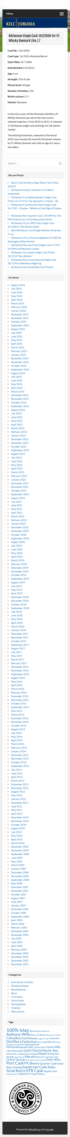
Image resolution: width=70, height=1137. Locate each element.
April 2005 (17, 945)
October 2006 (18, 912)
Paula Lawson (40, 1060)
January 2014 (18, 751)
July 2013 (16, 769)
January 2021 (18, 523)
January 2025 (18, 354)
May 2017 (16, 655)
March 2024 (17, 391)
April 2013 (17, 776)
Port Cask (15, 1063)
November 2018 (20, 600)
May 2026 (16, 296)
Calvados (13, 1038)
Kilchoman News (20, 985)
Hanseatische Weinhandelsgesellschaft (22, 1045)
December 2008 (19, 872)
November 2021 (20, 486)
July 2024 (16, 376)
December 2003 (19, 956)
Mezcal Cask (42, 1057)
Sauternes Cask (35, 1067)
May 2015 (16, 710)
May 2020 (16, 553)
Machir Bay (50, 1050)
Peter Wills (53, 1059)
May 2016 (16, 681)
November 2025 (20, 318)
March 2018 (17, 626)
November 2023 (20, 398)
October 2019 (18, 574)
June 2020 (16, 549)
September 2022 (20, 450)
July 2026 (16, 288)
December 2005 (19, 931)
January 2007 (18, 905)
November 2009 (20, 850)
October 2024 (18, 365)
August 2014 (18, 729)
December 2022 (19, 439)
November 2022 (20, 442)
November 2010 (20, 821)
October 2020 (18, 534)
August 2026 (18, 285)
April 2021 (17, 512)
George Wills (19, 1045)
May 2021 (16, 508)
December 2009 (19, 846)
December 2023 (19, 395)
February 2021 (19, 520)
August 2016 (18, 677)
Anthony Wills (18, 1034)
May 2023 (16, 420)
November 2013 (20, 758)
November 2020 (20, 531)
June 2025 (16, 336)
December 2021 (19, 483)
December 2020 (19, 527)
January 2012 (18, 799)
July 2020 (16, 545)
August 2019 (18, 582)
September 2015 (20, 707)
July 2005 (16, 938)
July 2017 (16, 652)
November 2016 (20, 670)
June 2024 (16, 380)
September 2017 (20, 644)
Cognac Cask (43, 1038)
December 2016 (19, 666)
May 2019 (16, 589)
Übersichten (17, 1011)
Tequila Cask (50, 1071)
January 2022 (18, 479)
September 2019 (20, 578)
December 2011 (19, 802)
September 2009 (20, 854)
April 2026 (17, 299)
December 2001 (19, 964)
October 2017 (18, 641)
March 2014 (17, 743)
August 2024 (18, 373)
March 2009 (17, 865)
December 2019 (19, 567)
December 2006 (19, 909)
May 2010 (16, 835)
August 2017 (18, 648)
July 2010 (16, 832)
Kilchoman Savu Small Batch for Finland (32, 267)
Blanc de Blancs (38, 1034)
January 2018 (18, 630)
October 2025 (18, 321)
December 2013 (19, 755)
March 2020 (17, 560)
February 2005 (19, 949)
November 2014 (20, 721)
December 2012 (19, 784)
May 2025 (16, 340)
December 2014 (19, 718)
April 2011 (17, 813)
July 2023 (16, 413)
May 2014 (16, 736)
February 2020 (19, 564)
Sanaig (18, 1067)
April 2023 (17, 424)
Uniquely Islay (12, 1074)
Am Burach (45, 1031)
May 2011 (16, 809)
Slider (52, 1067)
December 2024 (19, 358)
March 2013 (17, 780)
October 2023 (18, 402)
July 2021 (16, 501)
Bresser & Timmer (54, 1035)
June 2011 (16, 806)
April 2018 (17, 622)
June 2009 (16, 857)
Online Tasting (15, 1059)
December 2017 (19, 633)
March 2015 (17, 714)
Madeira (43, 1053)
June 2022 (16, 461)
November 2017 (20, 637)
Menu (9, 13)
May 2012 (16, 795)
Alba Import (35, 1031)
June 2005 (16, 942)
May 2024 (16, 384)
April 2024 (17, 387)
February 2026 (19, 307)
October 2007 (18, 894)
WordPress (34, 1129)
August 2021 (18, 498)
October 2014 (18, 725)
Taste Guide (17, 1000)
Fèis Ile (51, 1041)
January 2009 (18, 868)
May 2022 (16, 464)
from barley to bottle (22, 982)
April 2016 (17, 685)
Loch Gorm (33, 1050)
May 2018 (16, 619)
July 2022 (16, 457)
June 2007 (16, 901)
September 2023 (20, 406)
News (14, 993)
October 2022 (18, 446)
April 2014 (17, 740)
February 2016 (19, 692)
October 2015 (18, 703)
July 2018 (16, 611)
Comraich (54, 1038)
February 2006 (19, 927)
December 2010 (19, 817)
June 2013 (16, 773)
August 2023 (18, 409)
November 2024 (20, 362)
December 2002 (19, 960)
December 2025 (19, 314)
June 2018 (16, 615)
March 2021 (17, 516)
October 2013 (18, 762)
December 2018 (19, 597)
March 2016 (17, 688)
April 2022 (17, 468)
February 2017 (19, 663)
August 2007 (18, 898)
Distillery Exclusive (21, 1041)
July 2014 (16, 732)
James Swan (40, 1047)
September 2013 (20, 765)
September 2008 (20, 879)
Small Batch (16, 1070)
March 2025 (17, 347)
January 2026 (18, 310)
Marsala (30, 1056)
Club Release (29, 1038)
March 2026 (17, 303)
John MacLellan (14, 1050)
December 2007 (19, 887)
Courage (49, 1129)
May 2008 (16, 883)
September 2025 (20, 325)
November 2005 (20, 934)
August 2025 (18, 329)
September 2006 (20, 916)
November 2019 (20, 571)
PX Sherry (31, 1063)
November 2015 (20, 699)
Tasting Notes (18, 1004)
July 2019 (16, 586)
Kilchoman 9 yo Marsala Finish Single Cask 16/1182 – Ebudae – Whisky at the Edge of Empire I (35, 208)
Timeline (15, 1007)
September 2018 (20, 608)
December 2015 (19, 696)
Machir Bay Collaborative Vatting (21, 1054)
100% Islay (17, 1030)
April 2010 (17, 839)
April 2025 (17, 343)
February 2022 (19, 475)
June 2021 (16, 505)
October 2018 (18, 604)
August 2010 (18, 828)
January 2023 (18, 435)
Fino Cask (42, 1042)
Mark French (19, 1057)
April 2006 (17, 920)
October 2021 (18, 490)
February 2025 (19, 351)
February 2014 (19, 747)
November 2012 (20, 788)
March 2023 (17, 428)
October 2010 (18, 824)
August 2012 (18, 791)
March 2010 (17, 843)
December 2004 (19, 953)
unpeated (23, 1073)
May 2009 (16, 861)
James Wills (53, 1047)
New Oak (53, 1057)
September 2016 (20, 674)
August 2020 (18, 541)
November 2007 (20, 890)
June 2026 (16, 292)
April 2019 (17, 593)
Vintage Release (37, 1073)
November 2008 (20, 876)
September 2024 (20, 369)
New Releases (18, 989)
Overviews (17, 996)
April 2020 (17, 556)
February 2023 (19, 431)
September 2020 (20, 538)
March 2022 (17, 472)
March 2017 (17, 659)
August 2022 (18, 453)
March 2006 (17, 923)
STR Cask (34, 1070)
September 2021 (20, 494)
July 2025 (16, 332)
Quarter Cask (48, 1063)
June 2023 (16, 417)
